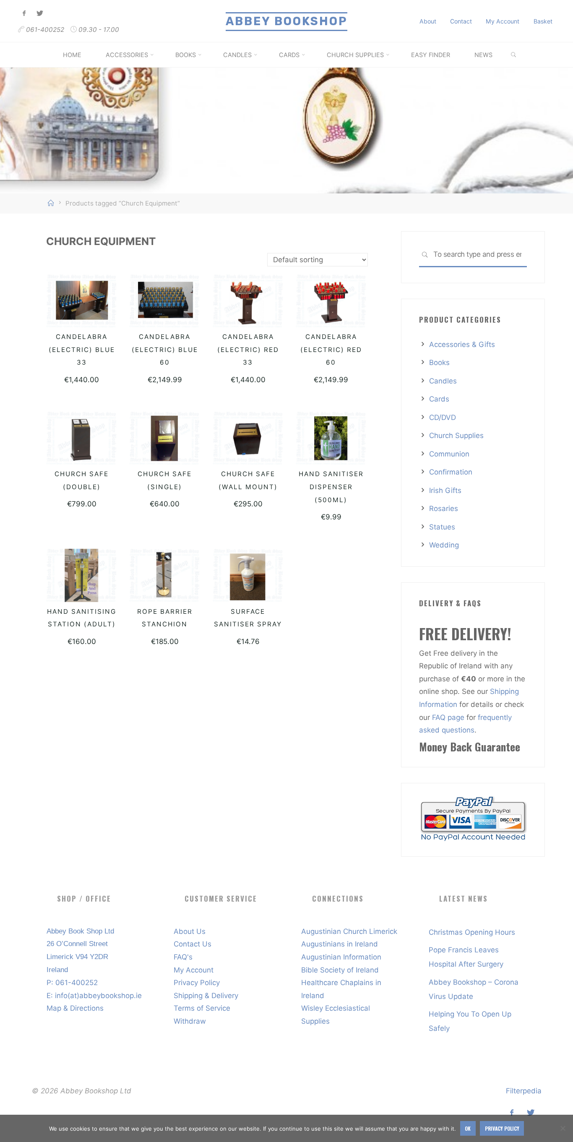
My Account (502, 21)
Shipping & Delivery (206, 995)
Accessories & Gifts (462, 344)
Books (439, 362)
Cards (439, 399)
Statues (442, 527)
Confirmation (450, 472)
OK (468, 1128)
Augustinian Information (341, 957)
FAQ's (183, 957)
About (427, 21)
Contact (461, 21)
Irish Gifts (445, 490)
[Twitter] (39, 13)
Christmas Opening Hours (472, 932)
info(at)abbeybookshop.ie (98, 995)
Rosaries (443, 508)
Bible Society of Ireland (340, 970)
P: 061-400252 (72, 982)
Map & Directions (75, 1008)
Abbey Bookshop (286, 21)
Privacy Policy (197, 982)
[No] (562, 1128)
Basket (543, 21)
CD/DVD (442, 417)
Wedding (444, 545)
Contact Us (192, 944)
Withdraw (190, 1021)
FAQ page (449, 717)
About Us (190, 931)
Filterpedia (524, 1091)
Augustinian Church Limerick (349, 931)
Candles (443, 381)
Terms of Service (202, 1008)
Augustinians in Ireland (339, 944)
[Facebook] (24, 13)
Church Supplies (456, 435)
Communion (449, 454)
